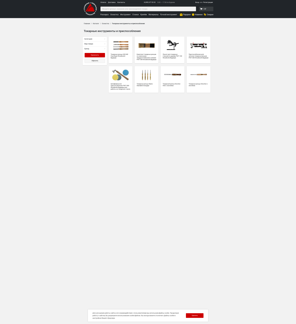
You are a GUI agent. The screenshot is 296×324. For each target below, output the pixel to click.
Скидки (210, 14)
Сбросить (95, 61)
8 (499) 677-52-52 (150, 2)
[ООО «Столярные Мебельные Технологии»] (90, 15)
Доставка (112, 2)
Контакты (121, 2)
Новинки (198, 14)
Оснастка (114, 14)
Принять (195, 315)
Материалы (154, 14)
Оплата (103, 2)
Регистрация (208, 2)
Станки (135, 14)
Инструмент (125, 14)
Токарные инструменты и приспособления (128, 23)
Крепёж (143, 14)
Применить (95, 55)
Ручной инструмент (168, 14)
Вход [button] (197, 2)
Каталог (96, 23)
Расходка (104, 14)
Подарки (187, 14)
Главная (87, 23)
